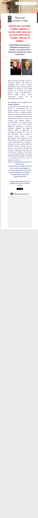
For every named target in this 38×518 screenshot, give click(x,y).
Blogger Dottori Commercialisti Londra (20, 184)
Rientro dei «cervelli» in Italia (20, 19)
